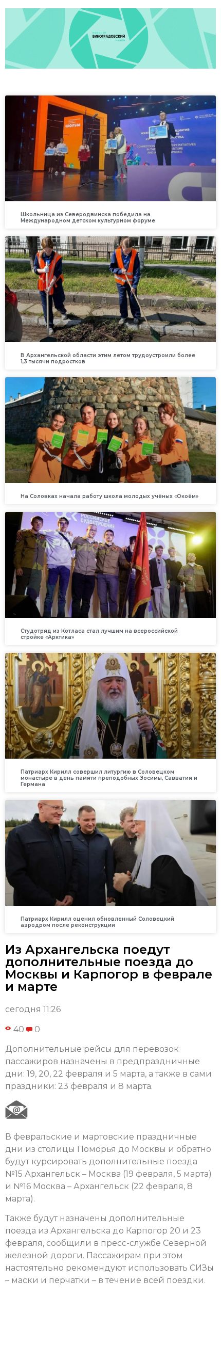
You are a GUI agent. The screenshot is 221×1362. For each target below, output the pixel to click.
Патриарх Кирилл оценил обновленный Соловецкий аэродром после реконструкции (97, 922)
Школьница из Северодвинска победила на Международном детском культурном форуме (88, 217)
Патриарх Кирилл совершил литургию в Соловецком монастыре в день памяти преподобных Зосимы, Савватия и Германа (109, 778)
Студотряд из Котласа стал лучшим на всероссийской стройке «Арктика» (99, 634)
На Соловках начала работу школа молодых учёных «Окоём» (109, 496)
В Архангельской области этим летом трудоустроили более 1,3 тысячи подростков (108, 358)
